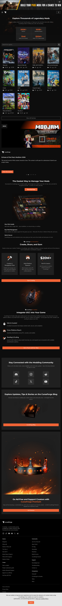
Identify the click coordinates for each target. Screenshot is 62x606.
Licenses (4, 591)
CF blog (33, 546)
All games (4, 541)
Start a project (5, 565)
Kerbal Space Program (7, 554)
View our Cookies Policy (41, 598)
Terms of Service (6, 586)
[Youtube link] (9, 533)
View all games (31, 118)
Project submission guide (8, 567)
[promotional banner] (31, 5)
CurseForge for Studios (37, 576)
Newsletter (34, 549)
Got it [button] (31, 602)
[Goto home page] (5, 12)
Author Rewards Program (8, 570)
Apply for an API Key (7, 572)
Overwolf (34, 574)
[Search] (58, 44)
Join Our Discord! (36, 541)
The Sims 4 (5, 549)
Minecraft (4, 544)
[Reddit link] (18, 533)
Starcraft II (4, 551)
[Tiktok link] (6, 533)
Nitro (33, 581)
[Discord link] (12, 533)
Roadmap (34, 551)
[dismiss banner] (59, 2)
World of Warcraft (6, 546)
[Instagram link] (3, 533)
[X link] (15, 533)
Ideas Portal (34, 544)
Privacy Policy (5, 589)
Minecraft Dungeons (7, 556)
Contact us (34, 567)
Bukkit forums (35, 554)
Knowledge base (35, 562)
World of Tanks (5, 559)
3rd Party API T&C (6, 575)
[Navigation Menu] (2, 12)
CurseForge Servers (36, 556)
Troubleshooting (35, 565)
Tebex (33, 579)
